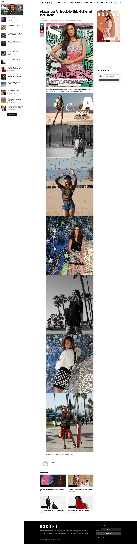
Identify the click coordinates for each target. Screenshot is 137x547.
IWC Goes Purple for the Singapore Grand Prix (13, 91)
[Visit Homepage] (47, 2)
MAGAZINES (77, 2)
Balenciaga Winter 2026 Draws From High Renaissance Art (14, 68)
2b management (44, 20)
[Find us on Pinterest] (111, 2)
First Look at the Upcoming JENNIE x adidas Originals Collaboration (13, 84)
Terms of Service (53, 535)
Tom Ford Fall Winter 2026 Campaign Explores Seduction (14, 60)
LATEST (59, 2)
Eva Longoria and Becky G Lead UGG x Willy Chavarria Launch (14, 75)
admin (53, 462)
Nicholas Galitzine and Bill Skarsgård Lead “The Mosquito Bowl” (14, 53)
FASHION (65, 2)
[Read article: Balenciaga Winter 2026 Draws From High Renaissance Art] (80, 502)
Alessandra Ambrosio (53, 20)
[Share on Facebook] (42, 25)
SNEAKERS (71, 2)
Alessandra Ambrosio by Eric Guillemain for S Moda (9, 10)
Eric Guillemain (72, 20)
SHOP (101, 2)
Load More (12, 114)
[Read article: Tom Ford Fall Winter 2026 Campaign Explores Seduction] (53, 502)
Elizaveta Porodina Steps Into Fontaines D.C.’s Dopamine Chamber (14, 19)
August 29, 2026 (44, 492)
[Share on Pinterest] (42, 31)
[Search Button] (120, 2)
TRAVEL (91, 2)
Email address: (101, 75)
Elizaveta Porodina (45, 485)
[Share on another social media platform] (42, 35)
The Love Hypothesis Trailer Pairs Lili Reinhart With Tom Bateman (15, 106)
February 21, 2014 (43, 18)
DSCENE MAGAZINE (73, 485)
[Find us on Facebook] (104, 2)
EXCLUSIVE (85, 2)
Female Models (80, 20)
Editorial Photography (63, 20)
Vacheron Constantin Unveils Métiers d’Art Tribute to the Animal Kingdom (15, 43)
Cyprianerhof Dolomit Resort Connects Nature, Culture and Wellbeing (14, 99)
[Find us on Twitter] (106, 2)
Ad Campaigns (44, 507)
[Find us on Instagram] (109, 2)
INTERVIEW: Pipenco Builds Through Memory (13, 26)
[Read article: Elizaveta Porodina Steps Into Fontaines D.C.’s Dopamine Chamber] (53, 481)
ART (97, 2)
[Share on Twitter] (42, 28)
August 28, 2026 (71, 491)
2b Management (77, 91)
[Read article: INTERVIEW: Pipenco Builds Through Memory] (80, 481)
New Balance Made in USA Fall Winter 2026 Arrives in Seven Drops (14, 35)
